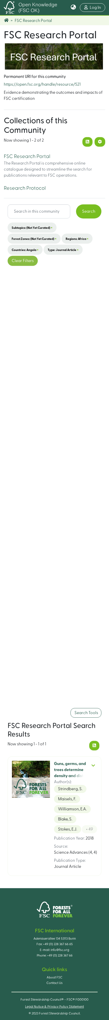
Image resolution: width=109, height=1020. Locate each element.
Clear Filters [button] (23, 261)
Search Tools (86, 713)
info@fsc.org (60, 949)
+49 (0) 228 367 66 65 (58, 944)
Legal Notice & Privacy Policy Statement (54, 1006)
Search (88, 211)
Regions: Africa (77, 239)
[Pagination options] (100, 142)
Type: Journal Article (63, 250)
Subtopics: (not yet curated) (32, 228)
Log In (97, 7)
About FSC (54, 977)
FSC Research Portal (27, 156)
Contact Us (54, 982)
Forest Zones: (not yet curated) (34, 239)
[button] (73, 8)
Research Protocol (25, 188)
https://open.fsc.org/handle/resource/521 (42, 84)
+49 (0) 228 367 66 (59, 955)
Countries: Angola (25, 250)
